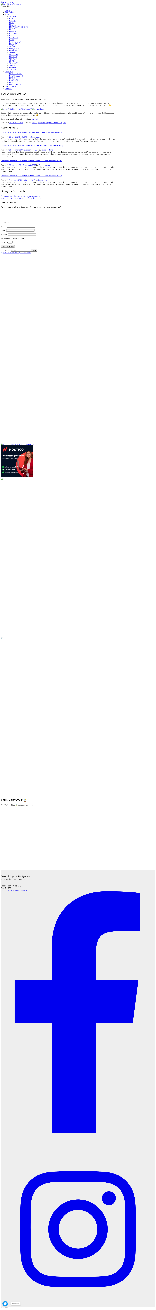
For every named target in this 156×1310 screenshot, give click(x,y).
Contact (8, 89)
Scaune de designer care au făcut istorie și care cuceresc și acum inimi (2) (31, 176)
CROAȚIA (12, 21)
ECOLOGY (13, 82)
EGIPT (11, 23)
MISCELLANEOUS (15, 84)
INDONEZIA (13, 38)
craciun (34, 123)
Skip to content (7, 2)
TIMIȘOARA (9, 12)
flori (64, 123)
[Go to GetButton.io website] (5, 1308)
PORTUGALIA (14, 48)
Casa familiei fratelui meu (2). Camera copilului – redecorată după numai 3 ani (32, 132)
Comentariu (6, 222)
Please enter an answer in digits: (13, 238)
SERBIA (12, 52)
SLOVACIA (13, 57)
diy (47, 123)
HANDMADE (13, 80)
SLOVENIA (13, 59)
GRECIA (12, 35)
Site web (4, 234)
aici (33, 119)
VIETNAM (12, 69)
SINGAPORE (13, 55)
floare (59, 123)
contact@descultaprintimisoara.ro (14, 890)
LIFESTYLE (9, 72)
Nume (3, 226)
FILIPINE (12, 29)
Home (7, 10)
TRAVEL (8, 14)
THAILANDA (13, 63)
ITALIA (11, 40)
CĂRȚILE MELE (10, 86)
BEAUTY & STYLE (15, 74)
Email (3, 230)
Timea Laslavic (36, 137)
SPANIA (12, 61)
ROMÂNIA (13, 50)
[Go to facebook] (5, 1303)
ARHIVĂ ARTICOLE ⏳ (9, 805)
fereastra (53, 123)
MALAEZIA (13, 44)
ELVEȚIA (12, 25)
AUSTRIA (12, 16)
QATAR (12, 46)
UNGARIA (12, 67)
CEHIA (11, 18)
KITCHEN (12, 78)
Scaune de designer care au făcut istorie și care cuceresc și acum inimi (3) (31, 161)
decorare (42, 123)
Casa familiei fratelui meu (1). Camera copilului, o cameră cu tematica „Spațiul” (33, 145)
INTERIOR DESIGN (16, 76)
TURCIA (12, 65)
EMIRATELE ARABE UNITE (18, 27)
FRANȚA (12, 31)
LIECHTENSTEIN (15, 42)
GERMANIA (13, 33)
